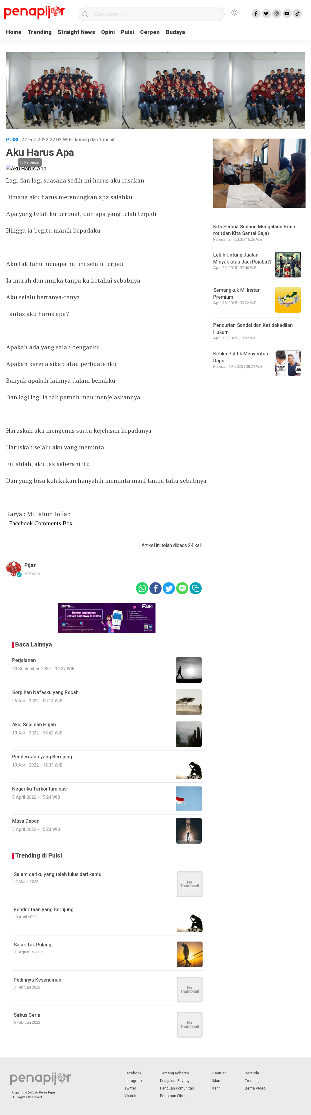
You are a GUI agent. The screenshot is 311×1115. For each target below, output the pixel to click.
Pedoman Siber (173, 1096)
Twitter (130, 1088)
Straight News (76, 32)
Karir (216, 1088)
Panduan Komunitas (177, 1088)
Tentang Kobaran (174, 1073)
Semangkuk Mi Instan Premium (237, 294)
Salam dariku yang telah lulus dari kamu (57, 874)
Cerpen (150, 32)
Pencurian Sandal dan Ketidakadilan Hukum (253, 329)
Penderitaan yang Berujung (43, 909)
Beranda (252, 1073)
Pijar (30, 565)
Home (14, 32)
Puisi (127, 32)
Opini (108, 32)
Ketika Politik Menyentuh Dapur (240, 357)
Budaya (175, 32)
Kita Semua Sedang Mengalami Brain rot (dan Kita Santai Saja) (254, 230)
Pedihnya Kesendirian (37, 980)
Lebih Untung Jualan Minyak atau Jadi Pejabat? (242, 258)
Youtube (131, 1096)
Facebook (133, 1073)
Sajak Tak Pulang (32, 945)
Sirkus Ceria (27, 1015)
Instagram (133, 1080)
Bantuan (219, 1073)
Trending (40, 32)
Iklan (216, 1080)
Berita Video (255, 1088)
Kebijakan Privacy (175, 1080)
